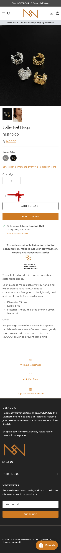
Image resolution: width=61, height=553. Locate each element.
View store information (17, 234)
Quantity (8, 174)
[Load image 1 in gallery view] (30, 65)
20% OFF (39, 4)
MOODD (11, 141)
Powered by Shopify (12, 542)
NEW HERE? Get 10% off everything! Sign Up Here (29, 167)
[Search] (10, 13)
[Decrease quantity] (5, 180)
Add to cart (30, 205)
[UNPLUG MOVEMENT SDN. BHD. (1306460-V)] (30, 13)
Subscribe (30, 514)
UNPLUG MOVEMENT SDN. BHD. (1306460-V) (31, 539)
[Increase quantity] (17, 180)
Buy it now (30, 216)
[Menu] (3, 13)
